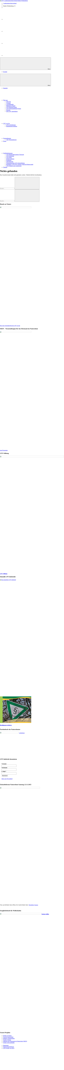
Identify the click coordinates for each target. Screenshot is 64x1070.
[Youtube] (15, 19)
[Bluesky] (15, 55)
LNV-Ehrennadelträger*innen (13, 108)
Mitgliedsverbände (10, 105)
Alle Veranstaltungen (11, 139)
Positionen (8, 160)
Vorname (4, 763)
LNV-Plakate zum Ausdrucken (13, 166)
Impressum (6, 1045)
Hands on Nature (7, 1035)
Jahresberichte (9, 161)
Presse (4, 141)
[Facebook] (15, 43)
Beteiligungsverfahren (11, 126)
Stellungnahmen (10, 158)
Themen (5, 167)
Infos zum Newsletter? (7, 778)
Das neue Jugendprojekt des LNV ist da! (10, 325)
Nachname (4, 767)
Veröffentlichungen (8, 153)
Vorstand (8, 103)
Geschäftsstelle (10, 104)
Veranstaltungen (7, 138)
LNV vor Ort (6, 123)
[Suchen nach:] (7, 188)
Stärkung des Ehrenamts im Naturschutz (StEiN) (15, 1041)
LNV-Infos (9, 157)
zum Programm (4, 450)
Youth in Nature (7, 1040)
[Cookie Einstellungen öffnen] (11, 1061)
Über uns (5, 100)
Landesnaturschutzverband (9, 3)
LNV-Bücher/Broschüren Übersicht (15, 154)
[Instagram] (15, 31)
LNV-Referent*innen (11, 107)
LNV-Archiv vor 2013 (8, 1048)
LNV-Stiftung (3, 573)
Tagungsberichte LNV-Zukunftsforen (15, 163)
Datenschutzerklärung (8, 1046)
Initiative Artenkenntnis (9, 1038)
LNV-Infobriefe (10, 156)
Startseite (5, 88)
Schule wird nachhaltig (8, 1042)
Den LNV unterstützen (12, 111)
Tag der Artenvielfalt (8, 1037)
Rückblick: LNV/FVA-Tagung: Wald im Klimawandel (19, 164)
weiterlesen (22, 733)
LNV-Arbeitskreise (11, 125)
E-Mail (4, 771)
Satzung (8, 110)
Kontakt (5, 71)
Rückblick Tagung (33, 905)
